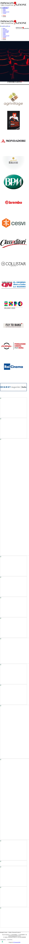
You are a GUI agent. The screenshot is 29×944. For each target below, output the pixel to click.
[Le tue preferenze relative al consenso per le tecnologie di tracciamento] (2, 941)
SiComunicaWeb (16, 942)
